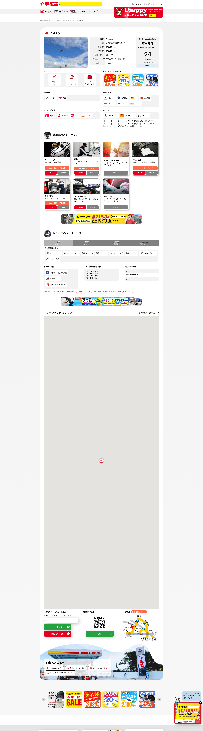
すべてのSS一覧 (99, 668)
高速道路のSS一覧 (77, 668)
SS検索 (48, 11)
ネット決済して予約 (56, 168)
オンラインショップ (88, 11)
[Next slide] (159, 699)
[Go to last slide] (44, 699)
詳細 (62, 173)
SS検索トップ (55, 668)
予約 (49, 173)
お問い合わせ (156, 4)
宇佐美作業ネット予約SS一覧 (61, 672)
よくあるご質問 (140, 4)
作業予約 (63, 11)
